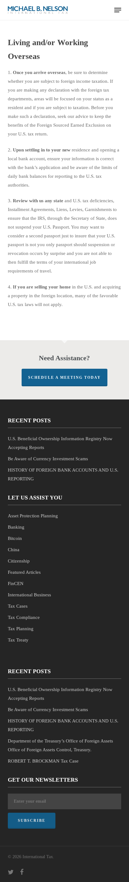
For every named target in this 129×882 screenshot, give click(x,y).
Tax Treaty (18, 639)
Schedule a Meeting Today (64, 377)
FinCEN (15, 583)
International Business (29, 594)
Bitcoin (15, 538)
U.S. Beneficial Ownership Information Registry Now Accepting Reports (60, 443)
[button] (117, 10)
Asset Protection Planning (33, 515)
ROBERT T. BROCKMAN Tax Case (43, 760)
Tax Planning (21, 628)
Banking (16, 527)
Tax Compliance (24, 617)
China (13, 549)
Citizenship (19, 560)
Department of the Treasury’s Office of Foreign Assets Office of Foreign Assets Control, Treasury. (60, 745)
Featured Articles (24, 572)
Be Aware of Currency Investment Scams (48, 458)
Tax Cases (18, 606)
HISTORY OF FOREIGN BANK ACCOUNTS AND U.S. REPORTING (63, 474)
